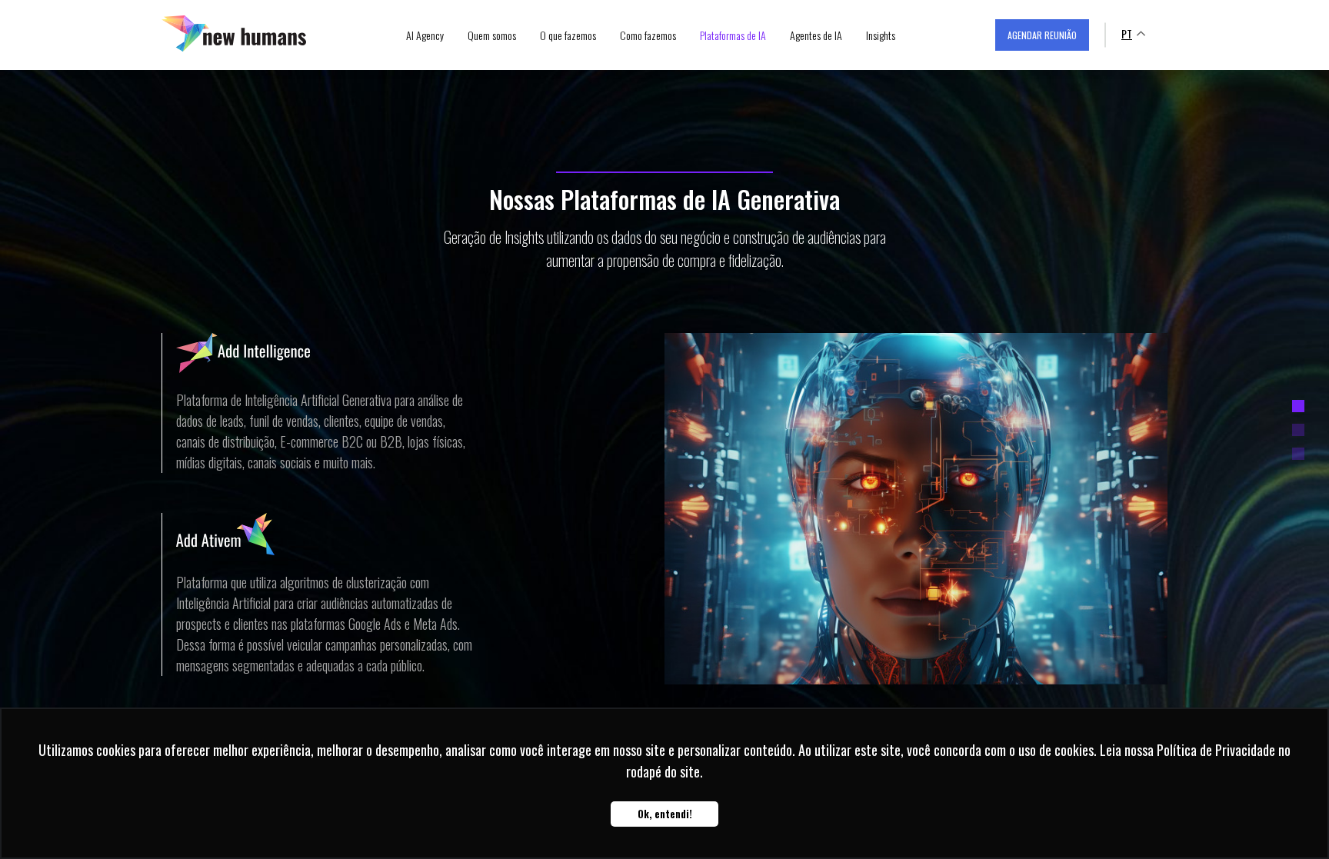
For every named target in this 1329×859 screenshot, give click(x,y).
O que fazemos (568, 35)
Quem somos (492, 35)
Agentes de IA (816, 35)
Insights (880, 35)
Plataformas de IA (733, 35)
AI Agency (425, 35)
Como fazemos (648, 35)
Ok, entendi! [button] (665, 814)
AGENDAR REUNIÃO (1042, 35)
